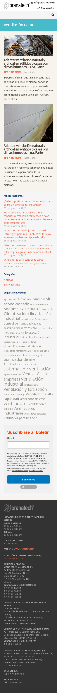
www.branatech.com (24, 548)
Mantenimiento (23, 350)
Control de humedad (18, 323)
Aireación (13, 299)
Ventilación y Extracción (25, 389)
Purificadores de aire (18, 364)
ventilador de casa (32, 399)
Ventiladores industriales (19, 411)
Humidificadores (28, 342)
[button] (3, 15)
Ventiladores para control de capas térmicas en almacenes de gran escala (25, 261)
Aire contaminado (39, 304)
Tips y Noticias (12, 284)
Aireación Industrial (31, 299)
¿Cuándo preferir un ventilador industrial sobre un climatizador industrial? (27, 203)
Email (10, 438)
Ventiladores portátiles (35, 413)
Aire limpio (13, 308)
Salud (37, 364)
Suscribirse (28, 479)
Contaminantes (41, 319)
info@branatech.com (14, 558)
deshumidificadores (15, 328)
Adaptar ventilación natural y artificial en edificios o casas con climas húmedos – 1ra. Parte (26, 149)
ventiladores (16, 403)
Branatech (45, 309)
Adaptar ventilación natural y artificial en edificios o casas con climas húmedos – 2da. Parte (26, 63)
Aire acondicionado (28, 301)
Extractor (27, 337)
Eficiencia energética (42, 328)
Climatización (16, 313)
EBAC (30, 328)
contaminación (27, 319)
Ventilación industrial (23, 381)
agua (6, 299)
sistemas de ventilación (27, 369)
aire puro (30, 308)
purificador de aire (19, 359)
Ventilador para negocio (20, 418)
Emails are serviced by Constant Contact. (27, 470)
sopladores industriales (13, 375)
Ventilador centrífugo (14, 394)
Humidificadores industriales (22, 346)
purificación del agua (30, 355)
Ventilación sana (31, 385)
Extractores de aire (12, 342)
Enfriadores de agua (14, 332)
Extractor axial (42, 337)
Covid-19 (36, 323)
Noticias (8, 280)
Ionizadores (9, 350)
